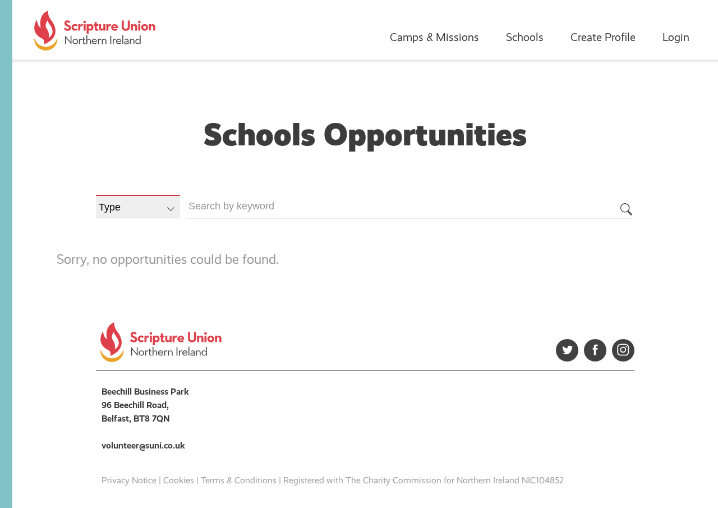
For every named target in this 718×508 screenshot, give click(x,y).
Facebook (595, 350)
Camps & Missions (434, 37)
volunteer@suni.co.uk (143, 445)
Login (675, 37)
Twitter (567, 350)
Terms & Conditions (239, 480)
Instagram (623, 350)
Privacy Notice (129, 480)
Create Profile (603, 37)
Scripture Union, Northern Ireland (94, 31)
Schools (525, 37)
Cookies (178, 480)
